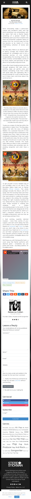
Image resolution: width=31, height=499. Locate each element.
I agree (17, 496)
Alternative (11, 427)
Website (5, 365)
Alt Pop (18, 427)
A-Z (23, 487)
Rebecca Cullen (19, 23)
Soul (24, 450)
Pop (14, 444)
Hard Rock (6, 439)
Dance (11, 432)
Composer (25, 429)
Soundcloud (24, 230)
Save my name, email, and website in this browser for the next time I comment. (15, 374)
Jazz (4, 444)
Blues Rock (18, 429)
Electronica (6, 434)
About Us (18, 487)
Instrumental (23, 441)
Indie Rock (15, 441)
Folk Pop (17, 436)
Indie (4, 441)
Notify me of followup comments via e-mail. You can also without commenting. (15, 380)
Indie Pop (8, 441)
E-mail (5, 413)
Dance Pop (19, 432)
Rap (13, 447)
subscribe (17, 380)
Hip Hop (20, 439)
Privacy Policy (10, 487)
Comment (6, 333)
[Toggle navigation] (4, 2)
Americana (12, 429)
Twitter (21, 226)
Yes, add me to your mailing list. (14, 390)
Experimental (7, 436)
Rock (22, 447)
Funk (27, 436)
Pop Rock (23, 444)
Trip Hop (15, 453)
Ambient (5, 429)
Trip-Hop (9, 453)
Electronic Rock (13, 434)
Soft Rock (7, 450)
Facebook (12, 226)
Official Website (14, 189)
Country (5, 432)
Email (5, 358)
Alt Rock (25, 427)
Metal (8, 444)
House (26, 439)
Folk (11, 436)
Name (5, 352)
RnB (17, 447)
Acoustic (5, 427)
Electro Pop (22, 434)
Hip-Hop (13, 439)
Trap (6, 453)
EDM (26, 432)
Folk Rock (23, 436)
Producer (7, 447)
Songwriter (17, 450)
